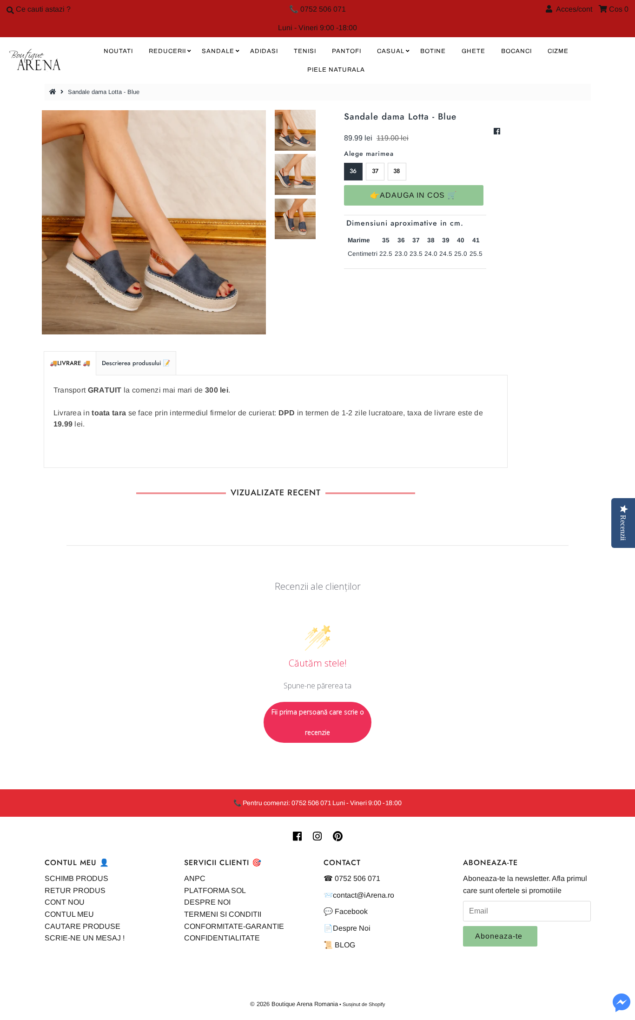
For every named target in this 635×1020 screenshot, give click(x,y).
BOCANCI (516, 51)
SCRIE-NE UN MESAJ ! (85, 938)
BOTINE (433, 51)
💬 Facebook (346, 911)
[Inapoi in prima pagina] (54, 91)
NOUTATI (118, 51)
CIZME (558, 51)
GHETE (473, 51)
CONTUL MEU (69, 914)
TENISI (305, 51)
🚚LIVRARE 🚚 (70, 363)
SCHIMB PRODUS (76, 878)
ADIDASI (264, 51)
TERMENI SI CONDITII (222, 914)
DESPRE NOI (207, 902)
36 (353, 171)
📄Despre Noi (347, 928)
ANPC (194, 878)
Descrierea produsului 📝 (136, 363)
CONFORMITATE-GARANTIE (234, 926)
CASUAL (390, 51)
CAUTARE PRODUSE (82, 926)
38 (396, 171)
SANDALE (218, 51)
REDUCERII (167, 51)
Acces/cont (572, 9)
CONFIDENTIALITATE (222, 938)
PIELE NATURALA (336, 70)
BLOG (345, 945)
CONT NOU (65, 902)
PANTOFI (346, 51)
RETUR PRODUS (75, 890)
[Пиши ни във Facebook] (621, 1008)
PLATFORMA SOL (215, 890)
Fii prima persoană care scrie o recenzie (317, 722)
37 (375, 171)
